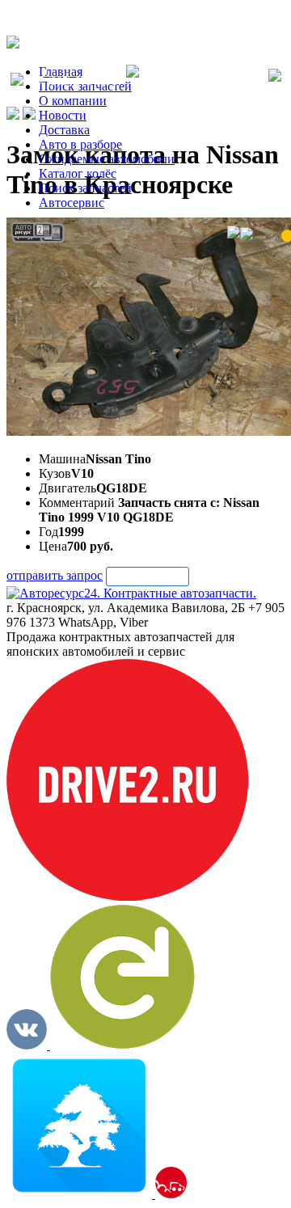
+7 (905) (75, 81)
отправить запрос (54, 575)
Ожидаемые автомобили (107, 159)
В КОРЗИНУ (147, 576)
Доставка (64, 130)
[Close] (274, 77)
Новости (62, 115)
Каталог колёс (77, 173)
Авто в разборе (80, 144)
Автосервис (71, 202)
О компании (73, 101)
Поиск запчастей (85, 188)
